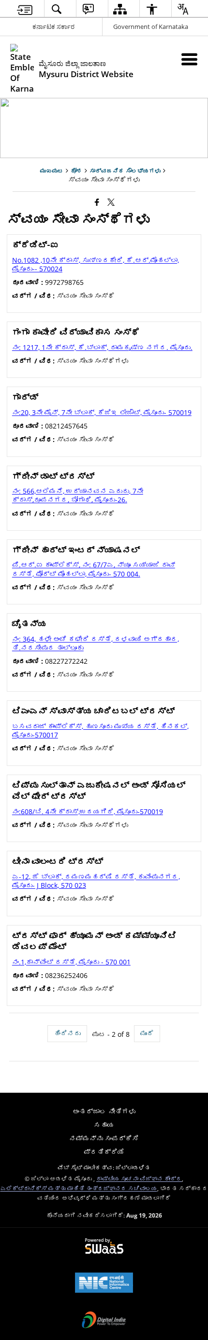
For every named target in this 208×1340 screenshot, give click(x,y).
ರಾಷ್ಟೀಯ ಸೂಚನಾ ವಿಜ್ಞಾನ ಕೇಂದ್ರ (139, 1178)
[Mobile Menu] (189, 59)
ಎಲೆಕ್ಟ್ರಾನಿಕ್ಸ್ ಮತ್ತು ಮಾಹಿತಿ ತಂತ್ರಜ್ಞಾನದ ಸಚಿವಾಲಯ (78, 1188)
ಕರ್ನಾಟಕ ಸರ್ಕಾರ (53, 26)
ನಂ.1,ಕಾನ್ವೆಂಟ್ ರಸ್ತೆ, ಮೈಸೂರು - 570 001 (71, 961)
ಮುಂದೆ (147, 1033)
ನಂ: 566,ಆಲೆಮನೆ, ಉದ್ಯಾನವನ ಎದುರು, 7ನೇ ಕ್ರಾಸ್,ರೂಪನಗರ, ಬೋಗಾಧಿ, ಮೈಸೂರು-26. (77, 495)
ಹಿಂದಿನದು (67, 1033)
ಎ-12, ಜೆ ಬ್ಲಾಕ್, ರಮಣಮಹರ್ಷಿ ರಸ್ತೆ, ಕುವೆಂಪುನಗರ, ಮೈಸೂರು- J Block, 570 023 (96, 881)
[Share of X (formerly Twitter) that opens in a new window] (111, 201)
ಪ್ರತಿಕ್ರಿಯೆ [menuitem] (104, 1151)
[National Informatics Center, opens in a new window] (104, 1283)
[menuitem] (25, 9)
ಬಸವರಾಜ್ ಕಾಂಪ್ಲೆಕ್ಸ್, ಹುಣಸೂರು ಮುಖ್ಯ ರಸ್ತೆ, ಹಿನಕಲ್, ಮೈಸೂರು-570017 (100, 730)
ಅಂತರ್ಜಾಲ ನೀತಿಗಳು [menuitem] (104, 1111)
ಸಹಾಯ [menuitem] (104, 1124)
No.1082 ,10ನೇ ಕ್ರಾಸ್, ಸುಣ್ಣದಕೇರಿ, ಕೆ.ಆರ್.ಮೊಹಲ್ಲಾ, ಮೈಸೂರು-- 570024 (95, 264)
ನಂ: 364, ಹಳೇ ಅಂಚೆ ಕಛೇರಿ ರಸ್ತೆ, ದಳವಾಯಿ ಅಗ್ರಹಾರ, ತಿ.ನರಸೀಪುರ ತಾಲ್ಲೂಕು (95, 643)
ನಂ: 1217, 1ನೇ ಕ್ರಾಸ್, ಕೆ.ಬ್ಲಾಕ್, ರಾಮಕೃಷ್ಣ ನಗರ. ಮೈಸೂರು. (102, 347)
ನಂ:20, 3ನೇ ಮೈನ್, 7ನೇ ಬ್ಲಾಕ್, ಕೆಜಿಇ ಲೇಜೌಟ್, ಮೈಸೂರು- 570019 (102, 412)
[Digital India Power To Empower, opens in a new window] (104, 1321)
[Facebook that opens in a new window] (97, 201)
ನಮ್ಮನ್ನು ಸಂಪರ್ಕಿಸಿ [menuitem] (104, 1138)
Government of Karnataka (150, 26)
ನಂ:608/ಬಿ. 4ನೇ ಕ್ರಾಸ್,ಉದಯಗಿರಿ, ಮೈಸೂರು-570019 (87, 811)
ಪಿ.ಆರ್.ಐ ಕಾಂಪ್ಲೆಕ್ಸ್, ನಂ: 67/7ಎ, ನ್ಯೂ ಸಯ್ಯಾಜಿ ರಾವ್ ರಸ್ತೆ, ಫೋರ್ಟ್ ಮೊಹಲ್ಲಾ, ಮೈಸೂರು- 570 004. (93, 569)
